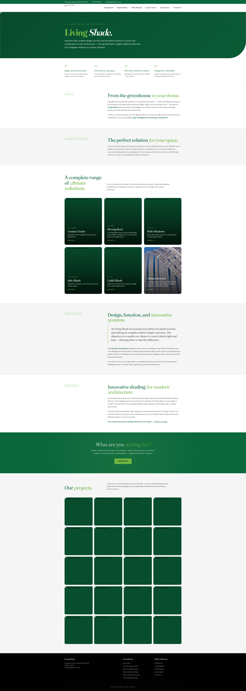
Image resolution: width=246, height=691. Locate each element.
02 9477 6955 (96, 2)
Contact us (123, 461)
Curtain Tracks (150, 8)
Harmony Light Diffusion (130, 669)
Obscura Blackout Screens (131, 675)
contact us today (160, 422)
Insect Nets (126, 663)
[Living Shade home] (70, 8)
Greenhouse (164, 8)
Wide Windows (137, 8)
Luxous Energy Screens (130, 666)
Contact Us (177, 8)
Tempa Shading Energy (130, 678)
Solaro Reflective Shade (130, 672)
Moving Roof (108, 8)
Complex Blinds (121, 8)
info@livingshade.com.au (113, 2)
